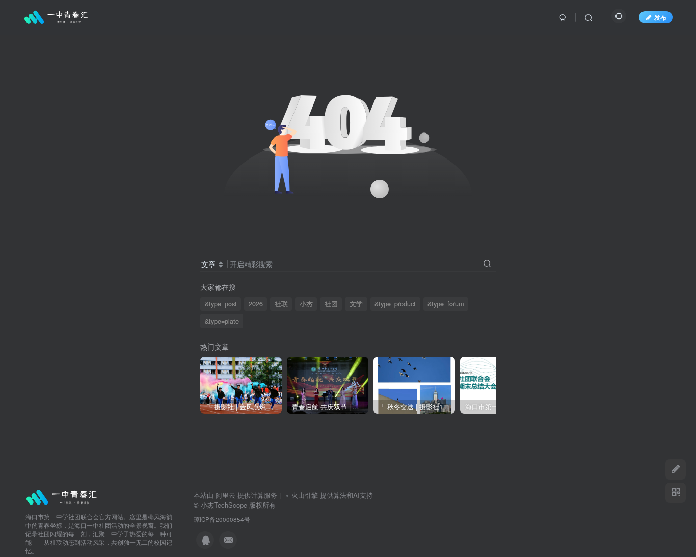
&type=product (395, 303)
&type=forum (445, 303)
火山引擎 (304, 495)
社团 (331, 303)
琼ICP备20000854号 (222, 519)
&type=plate (222, 321)
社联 (281, 303)
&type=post (221, 303)
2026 (256, 303)
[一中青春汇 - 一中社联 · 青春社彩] (62, 496)
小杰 (306, 303)
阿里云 (225, 495)
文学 (356, 303)
